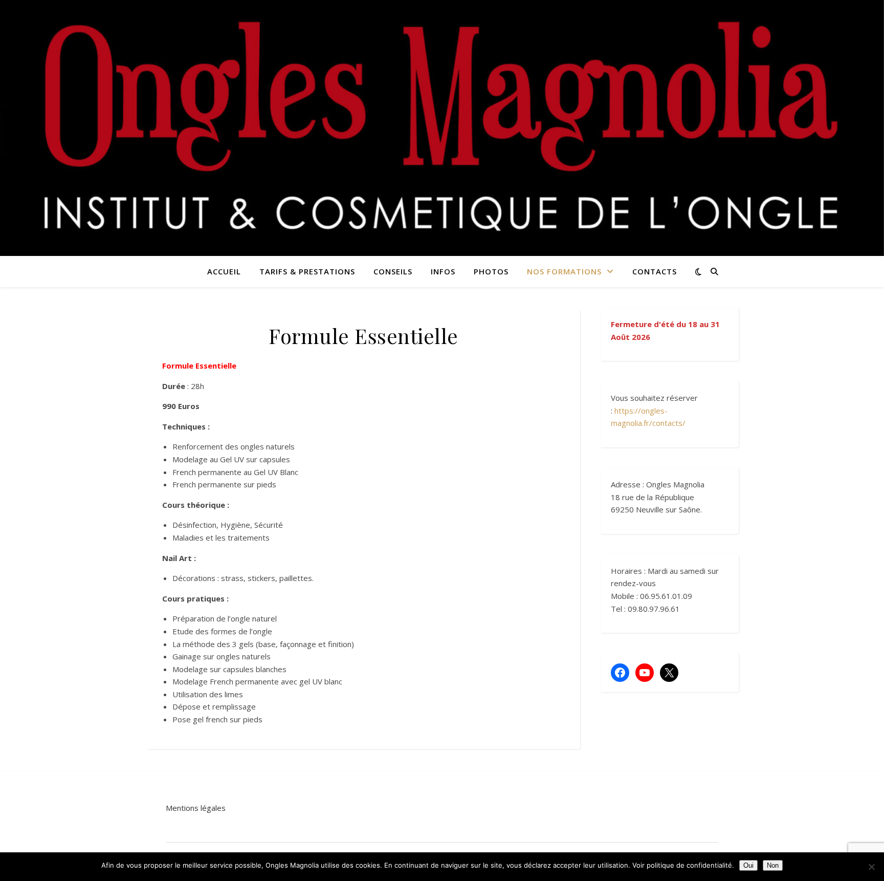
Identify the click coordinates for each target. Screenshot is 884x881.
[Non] (871, 867)
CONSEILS (392, 271)
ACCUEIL (224, 271)
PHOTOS (491, 271)
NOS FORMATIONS (564, 271)
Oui (748, 865)
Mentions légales (196, 808)
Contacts (654, 271)
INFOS (443, 271)
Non (773, 865)
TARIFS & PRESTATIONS (307, 271)
